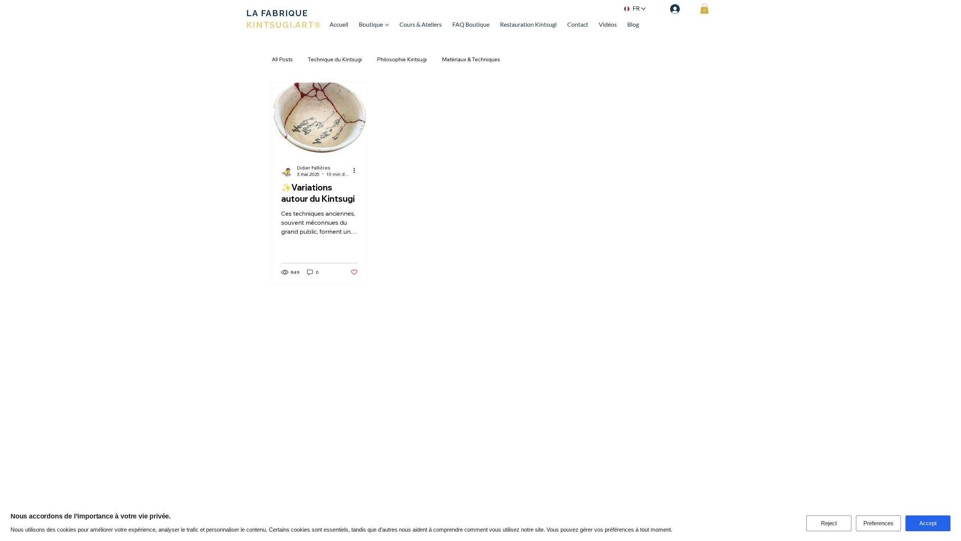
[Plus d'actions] (356, 170)
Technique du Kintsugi (335, 59)
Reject (829, 523)
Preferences (878, 523)
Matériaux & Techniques (471, 59)
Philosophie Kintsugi (402, 59)
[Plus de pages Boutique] (387, 25)
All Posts (282, 59)
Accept (928, 523)
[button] (704, 8)
